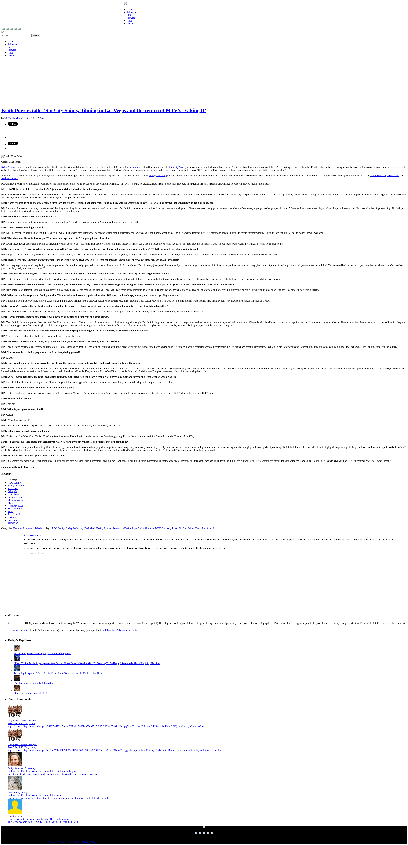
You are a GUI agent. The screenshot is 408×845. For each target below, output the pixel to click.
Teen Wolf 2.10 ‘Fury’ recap (22, 723)
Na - (16, 816)
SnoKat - (18, 792)
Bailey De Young (158, 175)
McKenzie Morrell (13, 118)
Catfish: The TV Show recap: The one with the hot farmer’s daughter (42, 771)
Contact (131, 23)
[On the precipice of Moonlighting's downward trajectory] (17, 650)
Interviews (13, 520)
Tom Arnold (393, 175)
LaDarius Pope (15, 497)
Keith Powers (8, 167)
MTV (10, 502)
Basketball (13, 488)
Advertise (53, 842)
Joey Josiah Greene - (22, 720)
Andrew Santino (9, 178)
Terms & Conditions (70, 842)
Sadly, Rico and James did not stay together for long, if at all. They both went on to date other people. (58, 798)
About (130, 20)
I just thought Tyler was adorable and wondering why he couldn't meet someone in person (53, 774)
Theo (10, 511)
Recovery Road (15, 505)
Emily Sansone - (22, 768)
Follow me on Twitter (18, 630)
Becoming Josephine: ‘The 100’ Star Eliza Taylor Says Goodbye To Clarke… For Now (58, 673)
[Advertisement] (97, 82)
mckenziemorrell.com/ (34, 553)
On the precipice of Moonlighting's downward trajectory (42, 653)
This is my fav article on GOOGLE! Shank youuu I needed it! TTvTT (43, 821)
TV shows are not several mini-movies (33, 683)
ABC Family (14, 482)
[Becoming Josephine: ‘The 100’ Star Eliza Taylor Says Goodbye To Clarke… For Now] (17, 670)
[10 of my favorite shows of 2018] (17, 690)
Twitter (40, 467)
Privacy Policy (89, 842)
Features (131, 17)
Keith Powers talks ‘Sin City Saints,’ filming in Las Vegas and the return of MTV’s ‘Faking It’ (103, 110)
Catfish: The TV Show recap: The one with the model (35, 795)
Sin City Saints (178, 167)
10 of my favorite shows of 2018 (30, 693)
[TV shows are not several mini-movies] (17, 680)
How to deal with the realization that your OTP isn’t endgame (38, 819)
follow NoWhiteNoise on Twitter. (122, 630)
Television (132, 12)
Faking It (12, 491)
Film (129, 15)
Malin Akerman (378, 175)
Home (130, 9)
